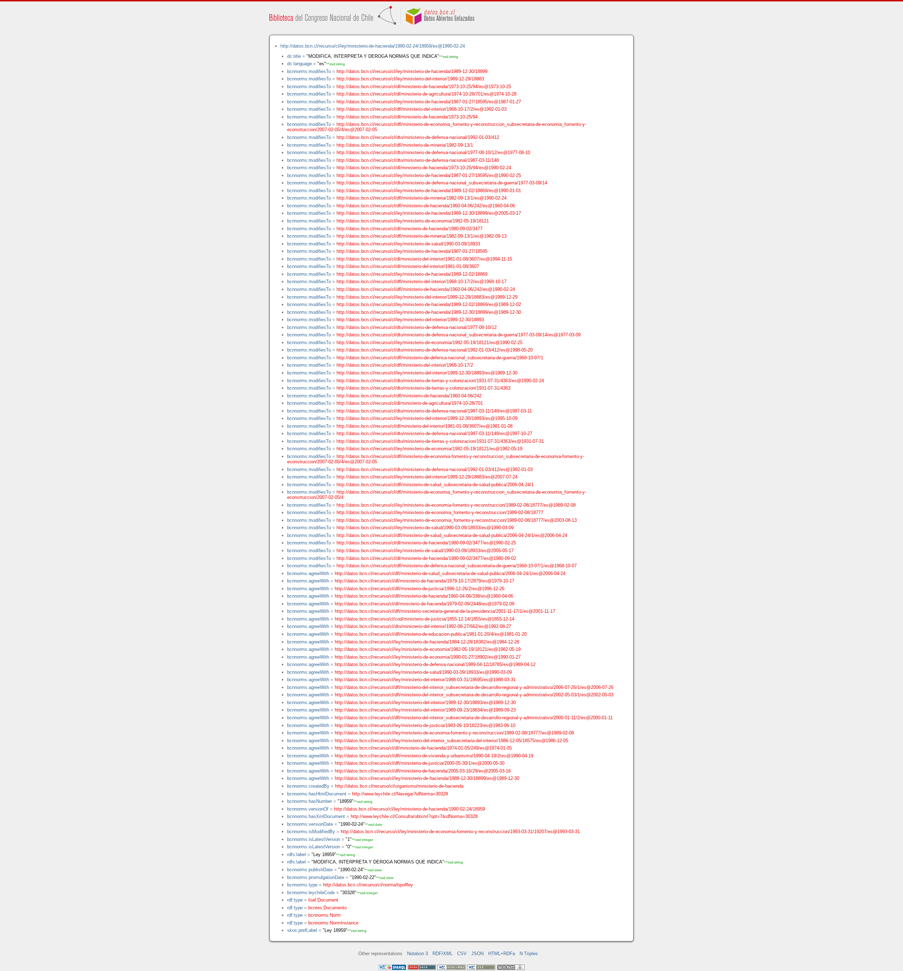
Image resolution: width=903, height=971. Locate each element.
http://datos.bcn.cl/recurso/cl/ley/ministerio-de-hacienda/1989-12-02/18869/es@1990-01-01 (429, 190)
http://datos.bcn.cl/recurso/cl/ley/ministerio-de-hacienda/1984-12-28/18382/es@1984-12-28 (427, 642)
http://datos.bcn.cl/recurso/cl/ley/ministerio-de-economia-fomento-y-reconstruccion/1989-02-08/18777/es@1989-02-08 (456, 505)
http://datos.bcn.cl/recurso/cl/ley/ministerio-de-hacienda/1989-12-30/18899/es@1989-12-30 (429, 312)
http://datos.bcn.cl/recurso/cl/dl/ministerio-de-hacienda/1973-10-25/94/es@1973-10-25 (424, 86)
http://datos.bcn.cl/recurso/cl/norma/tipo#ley (368, 884)
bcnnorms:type (302, 884)
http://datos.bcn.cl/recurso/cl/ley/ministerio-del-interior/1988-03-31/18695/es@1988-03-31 (425, 679)
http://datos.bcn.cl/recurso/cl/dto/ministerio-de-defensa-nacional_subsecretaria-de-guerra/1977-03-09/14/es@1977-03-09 (459, 334)
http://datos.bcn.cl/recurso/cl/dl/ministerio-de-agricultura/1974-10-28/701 (410, 403)
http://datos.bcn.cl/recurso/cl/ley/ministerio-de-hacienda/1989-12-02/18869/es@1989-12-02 (429, 304)
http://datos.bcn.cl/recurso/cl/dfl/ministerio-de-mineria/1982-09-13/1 (405, 145)
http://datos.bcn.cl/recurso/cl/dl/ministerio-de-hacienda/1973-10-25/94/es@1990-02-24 (424, 167)
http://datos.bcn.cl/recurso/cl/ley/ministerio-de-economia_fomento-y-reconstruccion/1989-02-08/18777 (440, 512)
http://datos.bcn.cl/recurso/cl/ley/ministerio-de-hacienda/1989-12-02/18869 (412, 274)
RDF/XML (442, 953)
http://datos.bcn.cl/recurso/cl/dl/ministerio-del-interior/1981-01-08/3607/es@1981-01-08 (425, 426)
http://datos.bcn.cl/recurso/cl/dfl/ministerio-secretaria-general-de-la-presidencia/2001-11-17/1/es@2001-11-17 (445, 611)
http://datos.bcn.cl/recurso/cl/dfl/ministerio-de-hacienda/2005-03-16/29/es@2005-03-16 (423, 771)
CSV (462, 953)
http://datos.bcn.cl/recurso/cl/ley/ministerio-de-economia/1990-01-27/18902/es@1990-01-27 (428, 657)
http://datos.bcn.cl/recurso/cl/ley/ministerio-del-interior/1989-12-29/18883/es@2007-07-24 (427, 477)
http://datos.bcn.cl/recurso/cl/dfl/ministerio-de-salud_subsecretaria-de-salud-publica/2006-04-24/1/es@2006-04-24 (452, 535)
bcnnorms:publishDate (310, 869)
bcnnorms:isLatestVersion (313, 839)
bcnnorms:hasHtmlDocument (316, 793)
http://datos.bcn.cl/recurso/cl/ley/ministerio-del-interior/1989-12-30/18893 (410, 319)
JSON (477, 953)
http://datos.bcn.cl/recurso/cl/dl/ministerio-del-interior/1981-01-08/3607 (408, 266)
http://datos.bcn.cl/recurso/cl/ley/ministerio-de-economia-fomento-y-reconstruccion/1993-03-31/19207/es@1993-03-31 (460, 831)
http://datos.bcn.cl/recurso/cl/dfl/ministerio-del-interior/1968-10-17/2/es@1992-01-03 (422, 109)
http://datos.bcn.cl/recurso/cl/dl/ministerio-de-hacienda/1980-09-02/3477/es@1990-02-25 (426, 542)
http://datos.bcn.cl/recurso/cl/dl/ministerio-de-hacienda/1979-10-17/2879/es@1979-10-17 (424, 581)
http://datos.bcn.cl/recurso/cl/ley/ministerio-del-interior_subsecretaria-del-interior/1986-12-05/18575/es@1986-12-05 (451, 740)
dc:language (299, 63)
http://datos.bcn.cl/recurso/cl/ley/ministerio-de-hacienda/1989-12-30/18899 (412, 71)
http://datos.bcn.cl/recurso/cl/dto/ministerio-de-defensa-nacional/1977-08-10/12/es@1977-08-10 (433, 152)
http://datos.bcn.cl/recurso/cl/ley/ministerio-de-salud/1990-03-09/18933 (408, 243)
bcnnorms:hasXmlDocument (316, 816)
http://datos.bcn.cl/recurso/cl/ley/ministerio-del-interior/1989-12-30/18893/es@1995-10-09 (427, 418)
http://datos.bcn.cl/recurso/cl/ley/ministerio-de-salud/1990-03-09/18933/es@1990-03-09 (425, 527)
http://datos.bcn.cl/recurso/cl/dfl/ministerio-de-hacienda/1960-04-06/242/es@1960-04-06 (426, 205)
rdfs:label (296, 854)
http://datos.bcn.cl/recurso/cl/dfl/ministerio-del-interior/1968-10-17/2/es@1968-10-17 (422, 281)
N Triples (529, 953)
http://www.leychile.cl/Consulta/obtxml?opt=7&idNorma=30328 (414, 816)
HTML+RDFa (501, 953)
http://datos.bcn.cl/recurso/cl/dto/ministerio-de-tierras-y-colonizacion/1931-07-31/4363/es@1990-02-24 (440, 380)
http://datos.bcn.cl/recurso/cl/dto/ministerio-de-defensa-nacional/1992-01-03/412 (418, 137)
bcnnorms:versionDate (310, 824)
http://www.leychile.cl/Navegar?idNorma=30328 (400, 793)
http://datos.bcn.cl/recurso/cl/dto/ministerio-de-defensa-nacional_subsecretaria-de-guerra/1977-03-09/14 (442, 182)
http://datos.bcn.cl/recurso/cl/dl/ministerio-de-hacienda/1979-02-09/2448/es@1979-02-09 (424, 603)
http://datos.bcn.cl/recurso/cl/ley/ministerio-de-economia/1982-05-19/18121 (413, 221)
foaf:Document (323, 900)
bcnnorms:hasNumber (309, 801)
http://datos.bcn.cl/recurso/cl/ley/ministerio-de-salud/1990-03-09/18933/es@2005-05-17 (425, 550)
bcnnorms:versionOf (307, 809)
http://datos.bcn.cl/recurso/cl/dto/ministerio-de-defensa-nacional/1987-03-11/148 (418, 160)
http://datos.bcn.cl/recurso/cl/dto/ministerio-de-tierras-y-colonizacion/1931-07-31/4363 (423, 388)
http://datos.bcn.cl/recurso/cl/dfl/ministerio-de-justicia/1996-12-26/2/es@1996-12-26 (419, 588)
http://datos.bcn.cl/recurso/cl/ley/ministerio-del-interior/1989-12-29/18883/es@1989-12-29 (427, 297)
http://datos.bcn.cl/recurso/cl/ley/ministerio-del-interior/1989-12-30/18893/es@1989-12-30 (427, 372)
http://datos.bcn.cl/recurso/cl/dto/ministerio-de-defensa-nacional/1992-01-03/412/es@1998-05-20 (435, 350)
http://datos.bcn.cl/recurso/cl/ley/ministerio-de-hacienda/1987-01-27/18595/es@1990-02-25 (429, 175)
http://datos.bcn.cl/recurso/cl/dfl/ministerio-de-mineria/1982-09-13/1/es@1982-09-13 (422, 236)
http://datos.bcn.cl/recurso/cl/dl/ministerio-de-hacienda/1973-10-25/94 (407, 117)
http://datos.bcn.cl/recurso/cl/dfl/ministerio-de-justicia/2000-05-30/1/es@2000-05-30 (419, 763)
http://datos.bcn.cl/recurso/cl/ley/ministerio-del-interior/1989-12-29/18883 (410, 78)
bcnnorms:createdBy (308, 786)
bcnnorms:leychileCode (311, 892)
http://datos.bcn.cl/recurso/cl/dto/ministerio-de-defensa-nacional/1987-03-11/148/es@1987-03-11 (434, 411)
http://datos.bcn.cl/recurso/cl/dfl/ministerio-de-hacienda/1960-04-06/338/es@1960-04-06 (424, 596)
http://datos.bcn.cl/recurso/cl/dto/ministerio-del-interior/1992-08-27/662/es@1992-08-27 (423, 626)
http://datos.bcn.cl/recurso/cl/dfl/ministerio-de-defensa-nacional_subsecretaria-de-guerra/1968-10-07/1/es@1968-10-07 (457, 565)
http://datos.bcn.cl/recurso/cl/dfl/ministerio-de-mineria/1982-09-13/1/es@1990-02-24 (422, 198)
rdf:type (295, 900)
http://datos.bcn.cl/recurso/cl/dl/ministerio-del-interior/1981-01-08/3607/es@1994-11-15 (424, 259)
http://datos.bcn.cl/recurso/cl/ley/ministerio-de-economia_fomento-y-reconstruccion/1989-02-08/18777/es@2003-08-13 (457, 520)
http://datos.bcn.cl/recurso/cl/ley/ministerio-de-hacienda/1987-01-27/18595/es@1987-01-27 (429, 101)
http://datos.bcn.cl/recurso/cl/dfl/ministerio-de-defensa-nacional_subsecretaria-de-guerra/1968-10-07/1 (440, 357)
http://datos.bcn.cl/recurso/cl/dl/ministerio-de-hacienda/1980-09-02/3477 (410, 228)
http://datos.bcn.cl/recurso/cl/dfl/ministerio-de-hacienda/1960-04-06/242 (409, 395)
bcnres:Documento (327, 907)
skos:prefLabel (302, 930)
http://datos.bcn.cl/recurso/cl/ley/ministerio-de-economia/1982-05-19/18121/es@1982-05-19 (429, 448)
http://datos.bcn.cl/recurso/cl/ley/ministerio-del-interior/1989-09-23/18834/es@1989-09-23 (425, 710)
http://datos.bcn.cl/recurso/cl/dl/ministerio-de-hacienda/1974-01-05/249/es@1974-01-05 (423, 748)
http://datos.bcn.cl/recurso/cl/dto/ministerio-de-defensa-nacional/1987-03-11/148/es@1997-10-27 (434, 433)
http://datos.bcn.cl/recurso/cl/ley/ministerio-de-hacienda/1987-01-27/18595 (412, 251)
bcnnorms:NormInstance (333, 923)
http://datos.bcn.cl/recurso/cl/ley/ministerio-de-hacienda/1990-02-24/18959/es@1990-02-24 (372, 46)
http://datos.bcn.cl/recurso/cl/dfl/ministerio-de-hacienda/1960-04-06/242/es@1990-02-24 (426, 289)
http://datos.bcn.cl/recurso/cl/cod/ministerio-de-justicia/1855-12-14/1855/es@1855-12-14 (424, 619)
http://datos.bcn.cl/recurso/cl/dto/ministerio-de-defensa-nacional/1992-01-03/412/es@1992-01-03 (435, 469)
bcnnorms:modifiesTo (309, 71)
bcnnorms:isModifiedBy (311, 831)
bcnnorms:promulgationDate (315, 877)
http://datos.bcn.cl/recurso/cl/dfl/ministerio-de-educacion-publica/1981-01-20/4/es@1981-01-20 (431, 634)
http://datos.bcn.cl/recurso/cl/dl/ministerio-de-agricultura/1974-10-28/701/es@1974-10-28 (426, 94)
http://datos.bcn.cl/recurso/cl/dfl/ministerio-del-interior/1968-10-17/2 (405, 365)
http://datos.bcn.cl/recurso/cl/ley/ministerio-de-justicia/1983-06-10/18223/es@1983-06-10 (425, 725)
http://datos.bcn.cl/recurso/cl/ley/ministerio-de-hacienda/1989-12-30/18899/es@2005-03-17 (429, 213)
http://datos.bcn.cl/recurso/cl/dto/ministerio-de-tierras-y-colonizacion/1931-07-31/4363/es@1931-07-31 (440, 441)
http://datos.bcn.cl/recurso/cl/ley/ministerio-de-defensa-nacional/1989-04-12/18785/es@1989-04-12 (435, 664)
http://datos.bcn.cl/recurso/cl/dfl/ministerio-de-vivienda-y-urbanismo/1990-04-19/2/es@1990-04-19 (434, 755)
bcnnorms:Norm (324, 915)
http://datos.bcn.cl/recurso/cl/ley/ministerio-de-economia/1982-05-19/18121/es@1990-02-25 (429, 342)
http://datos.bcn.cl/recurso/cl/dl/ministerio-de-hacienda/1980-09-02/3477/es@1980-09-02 (426, 558)
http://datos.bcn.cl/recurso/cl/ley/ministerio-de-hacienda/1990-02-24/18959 (409, 809)
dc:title (294, 56)
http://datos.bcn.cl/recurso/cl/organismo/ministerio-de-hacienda (399, 786)
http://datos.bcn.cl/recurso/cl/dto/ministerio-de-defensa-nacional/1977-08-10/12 (417, 327)
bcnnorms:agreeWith (308, 573)
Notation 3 (417, 953)
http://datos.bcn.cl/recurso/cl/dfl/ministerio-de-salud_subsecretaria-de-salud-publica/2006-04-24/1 (435, 484)
